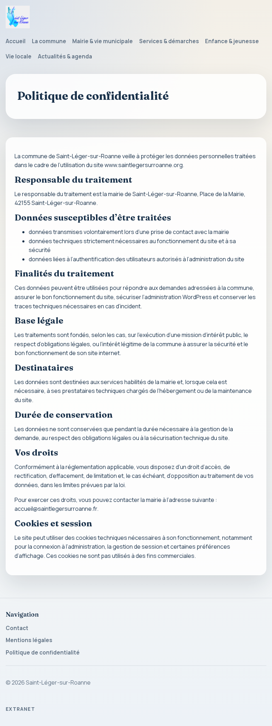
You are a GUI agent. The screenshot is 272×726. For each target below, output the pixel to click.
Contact (17, 628)
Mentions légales (29, 640)
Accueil (16, 41)
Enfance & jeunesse (232, 41)
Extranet (20, 709)
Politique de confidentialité (43, 652)
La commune (49, 41)
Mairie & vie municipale (102, 41)
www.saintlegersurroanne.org (143, 165)
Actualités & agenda (65, 56)
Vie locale (19, 56)
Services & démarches (169, 41)
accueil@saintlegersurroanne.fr (56, 509)
